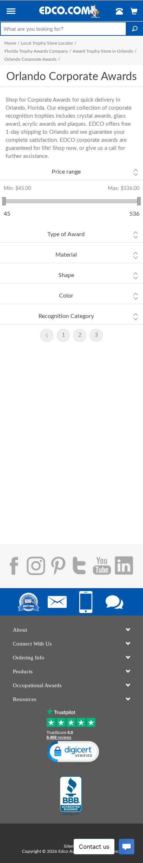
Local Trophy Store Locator (47, 43)
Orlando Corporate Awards (30, 59)
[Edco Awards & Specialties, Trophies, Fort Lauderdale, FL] (71, 796)
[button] (11, 12)
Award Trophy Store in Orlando (103, 51)
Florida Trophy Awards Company (36, 51)
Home (10, 43)
